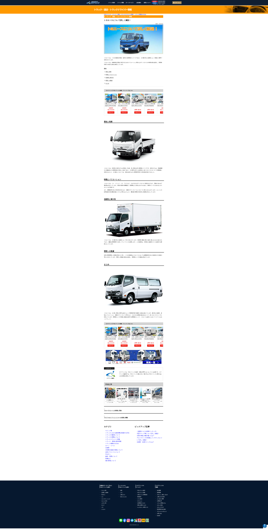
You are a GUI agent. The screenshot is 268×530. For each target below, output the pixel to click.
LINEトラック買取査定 (142, 494)
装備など (108, 458)
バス (102, 507)
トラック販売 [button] (111, 2)
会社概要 (159, 490)
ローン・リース (110, 445)
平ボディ (108, 454)
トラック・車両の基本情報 (113, 441)
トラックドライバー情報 (112, 439)
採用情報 (159, 492)
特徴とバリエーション (111, 74)
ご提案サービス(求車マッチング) (146, 431)
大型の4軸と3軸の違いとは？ (145, 435)
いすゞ (121, 492)
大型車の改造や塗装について (114, 450)
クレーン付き (104, 500)
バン (102, 496)
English (158, 515)
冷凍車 (107, 447)
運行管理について (110, 460)
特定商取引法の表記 (161, 509)
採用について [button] (147, 2)
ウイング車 (108, 430)
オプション (139, 500)
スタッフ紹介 (160, 505)
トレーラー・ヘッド (105, 498)
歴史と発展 (108, 71)
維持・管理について (111, 456)
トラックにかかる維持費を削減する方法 (117, 433)
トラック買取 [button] (120, 2)
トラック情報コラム (161, 502)
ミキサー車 (103, 502)
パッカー (103, 509)
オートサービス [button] (130, 2)
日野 (121, 490)
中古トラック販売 (141, 490)
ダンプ (102, 505)
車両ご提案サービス (141, 505)
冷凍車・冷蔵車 (104, 492)
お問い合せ (159, 513)
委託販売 (139, 496)
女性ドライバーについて (112, 452)
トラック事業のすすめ (112, 443)
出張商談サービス (141, 502)
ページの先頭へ (265, 526)
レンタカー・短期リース (142, 507)
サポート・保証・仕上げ (162, 494)
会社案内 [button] (139, 2)
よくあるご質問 (160, 498)
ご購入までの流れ (161, 496)
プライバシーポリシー (162, 511)
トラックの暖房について (112, 435)
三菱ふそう (122, 494)
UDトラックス (123, 496)
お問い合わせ (178, 2)
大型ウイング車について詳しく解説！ (148, 433)
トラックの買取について (112, 437)
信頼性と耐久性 (110, 77)
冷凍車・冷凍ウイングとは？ (145, 442)
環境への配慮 (109, 80)
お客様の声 (159, 500)
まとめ (107, 83)
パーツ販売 (139, 498)
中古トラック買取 (141, 492)
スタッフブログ (160, 507)
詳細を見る (110, 112)
